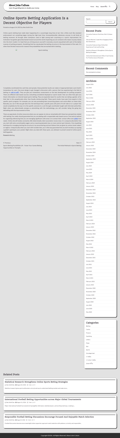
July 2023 (89, 206)
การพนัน (88, 356)
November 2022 (91, 234)
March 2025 (89, 138)
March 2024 (89, 179)
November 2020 (91, 291)
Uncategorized (90, 353)
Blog (97, 6)
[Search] (109, 6)
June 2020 (89, 308)
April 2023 (89, 217)
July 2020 (89, 305)
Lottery (88, 339)
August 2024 (89, 162)
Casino (88, 329)
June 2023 (89, 210)
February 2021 (90, 281)
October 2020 (90, 295)
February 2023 (90, 223)
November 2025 (91, 111)
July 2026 (89, 87)
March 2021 (89, 278)
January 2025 (90, 145)
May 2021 (89, 271)
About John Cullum (19, 5)
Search (88, 19)
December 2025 (90, 108)
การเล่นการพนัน (91, 360)
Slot (87, 346)
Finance (88, 333)
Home (92, 6)
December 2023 (90, 189)
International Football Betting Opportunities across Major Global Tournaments (43, 399)
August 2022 (89, 240)
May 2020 (89, 312)
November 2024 (91, 152)
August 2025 (89, 121)
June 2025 (89, 128)
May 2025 (89, 132)
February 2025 (90, 142)
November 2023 (91, 193)
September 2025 (91, 118)
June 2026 (89, 91)
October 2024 (90, 155)
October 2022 (90, 237)
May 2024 (89, 172)
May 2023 (89, 213)
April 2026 (89, 94)
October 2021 (90, 261)
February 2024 (90, 183)
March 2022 (89, 247)
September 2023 (91, 200)
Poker (88, 343)
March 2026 (89, 98)
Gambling (89, 336)
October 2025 (90, 115)
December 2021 (90, 257)
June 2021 (89, 268)
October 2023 (90, 196)
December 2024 (90, 149)
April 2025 (89, 135)
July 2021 (89, 264)
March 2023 (89, 220)
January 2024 (90, 186)
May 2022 (89, 244)
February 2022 (90, 251)
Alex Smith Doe (28, 27)
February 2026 (90, 101)
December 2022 (90, 230)
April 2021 (89, 274)
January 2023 (90, 227)
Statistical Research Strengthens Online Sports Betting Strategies (36, 382)
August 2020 (89, 302)
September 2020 (91, 298)
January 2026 (90, 104)
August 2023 (89, 203)
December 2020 (90, 288)
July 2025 (89, 125)
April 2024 (89, 176)
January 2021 (90, 285)
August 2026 (89, 84)
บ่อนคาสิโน (103, 6)
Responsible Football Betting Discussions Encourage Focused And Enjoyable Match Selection (49, 417)
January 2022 (90, 254)
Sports (88, 350)
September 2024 (91, 159)
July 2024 (89, 166)
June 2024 (89, 169)
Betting (12, 135)
